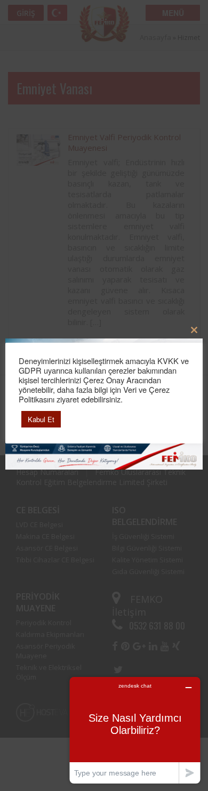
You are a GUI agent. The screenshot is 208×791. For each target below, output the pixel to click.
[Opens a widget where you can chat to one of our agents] (135, 730)
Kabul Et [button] (41, 419)
